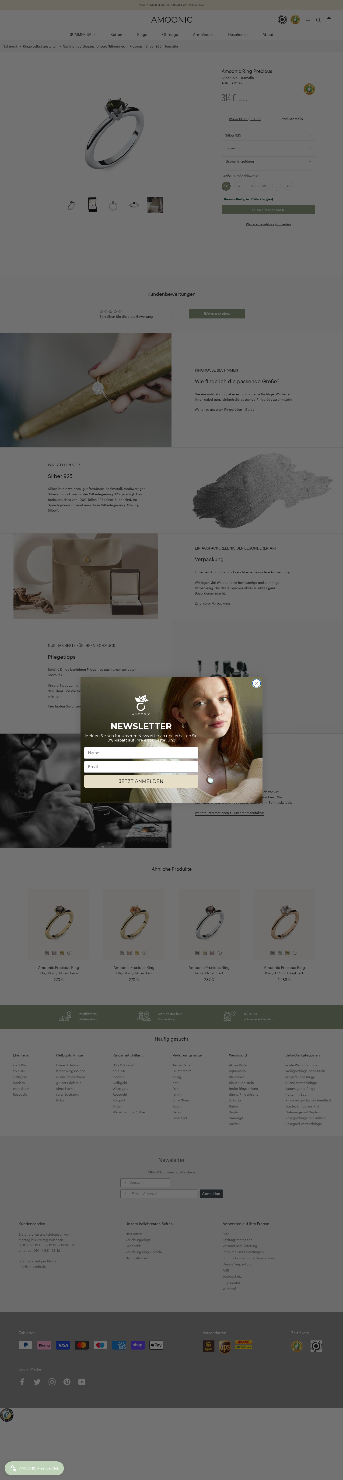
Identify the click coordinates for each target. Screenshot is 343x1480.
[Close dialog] (256, 683)
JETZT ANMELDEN (141, 781)
